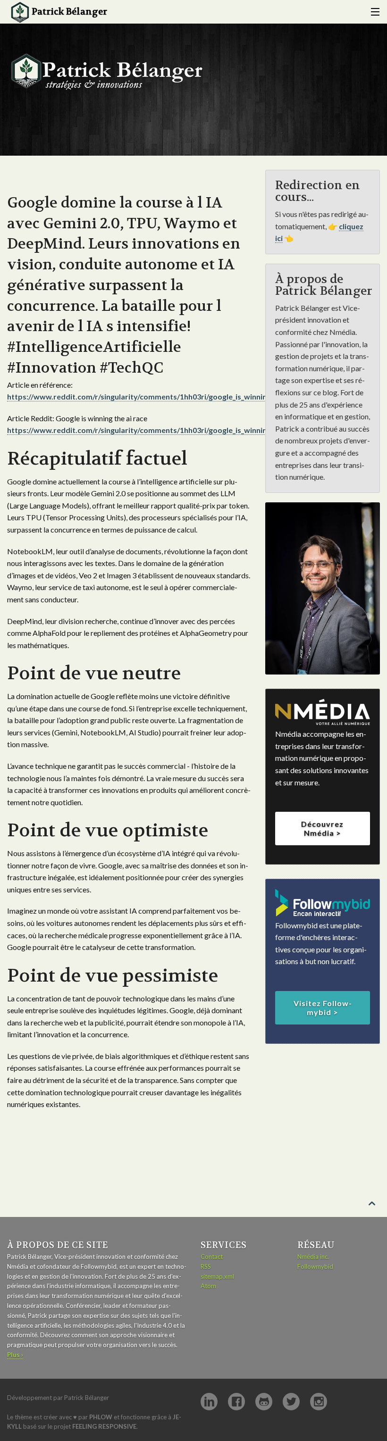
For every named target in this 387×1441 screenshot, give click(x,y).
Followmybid (315, 1266)
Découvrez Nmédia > (322, 828)
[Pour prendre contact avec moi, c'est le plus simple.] (209, 1401)
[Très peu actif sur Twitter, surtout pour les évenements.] (291, 1401)
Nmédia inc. (313, 1256)
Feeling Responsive (104, 1426)
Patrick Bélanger (69, 11)
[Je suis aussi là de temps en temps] (236, 1401)
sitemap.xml (217, 1276)
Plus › (15, 1354)
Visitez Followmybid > (323, 1007)
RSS (206, 1266)
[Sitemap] (373, 12)
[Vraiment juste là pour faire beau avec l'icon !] (318, 1401)
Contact (212, 1256)
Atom (208, 1286)
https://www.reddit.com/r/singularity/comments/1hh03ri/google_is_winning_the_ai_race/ (161, 396)
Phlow (100, 1417)
